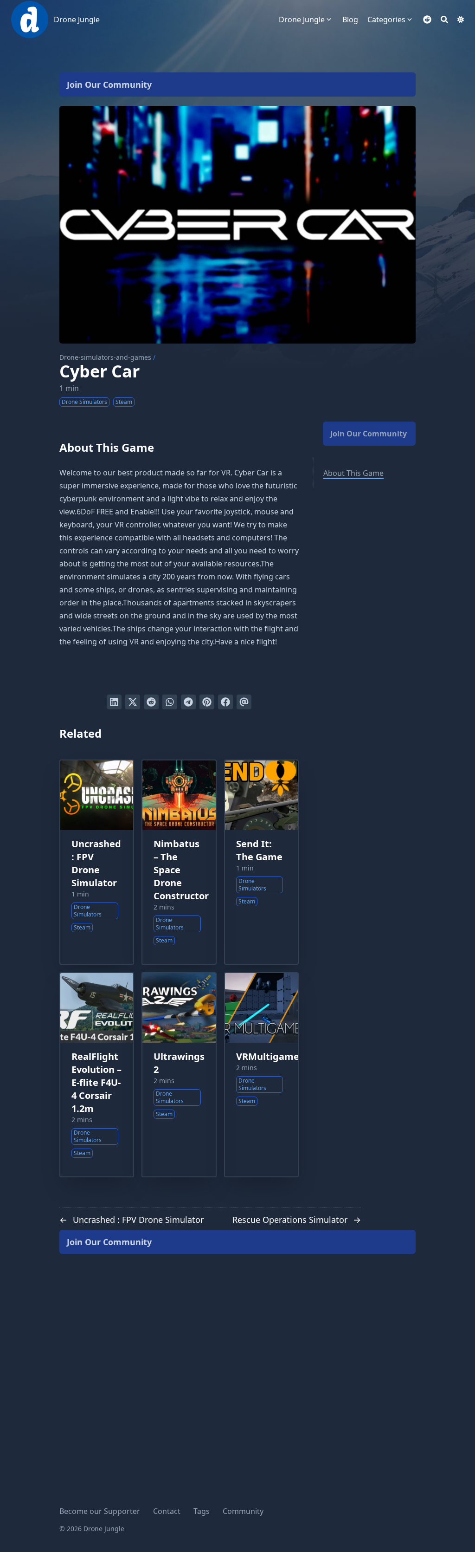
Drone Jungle (77, 19)
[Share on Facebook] (225, 702)
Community (243, 1511)
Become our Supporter (99, 1511)
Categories (386, 19)
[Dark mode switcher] (460, 19)
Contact (166, 1511)
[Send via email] (244, 702)
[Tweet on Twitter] (132, 702)
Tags (201, 1511)
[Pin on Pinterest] (206, 702)
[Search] (444, 19)
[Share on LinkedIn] (114, 702)
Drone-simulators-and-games (105, 357)
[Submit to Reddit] (151, 702)
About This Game (353, 473)
